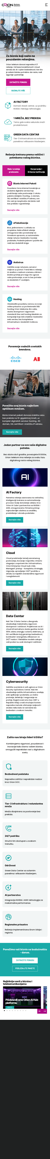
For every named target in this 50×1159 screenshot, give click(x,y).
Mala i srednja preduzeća (14, 170)
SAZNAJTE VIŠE (18, 91)
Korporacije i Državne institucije (36, 170)
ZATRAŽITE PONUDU (18, 82)
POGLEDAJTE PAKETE (25, 968)
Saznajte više (12, 432)
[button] (4, 1010)
